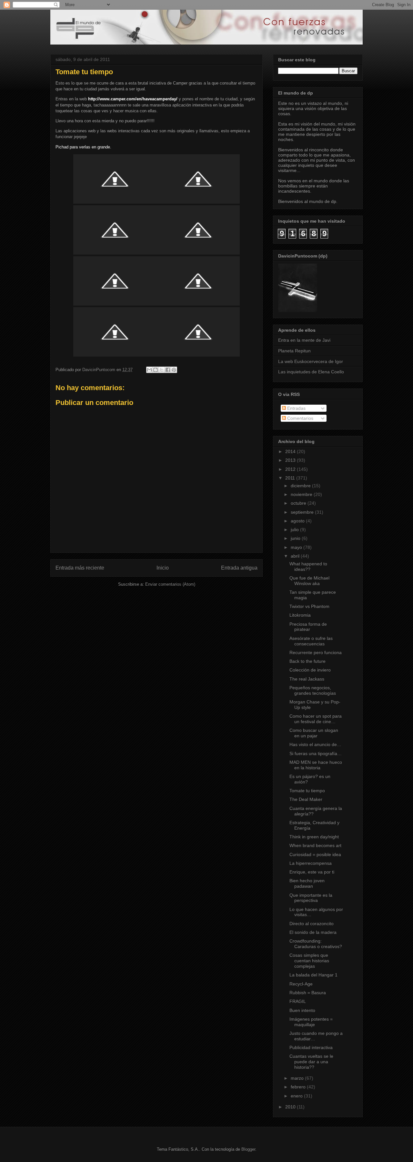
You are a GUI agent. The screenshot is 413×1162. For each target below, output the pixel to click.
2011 (290, 477)
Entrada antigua (239, 568)
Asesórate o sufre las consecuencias (311, 641)
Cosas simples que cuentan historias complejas (309, 961)
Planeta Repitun (294, 350)
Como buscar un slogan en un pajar (313, 733)
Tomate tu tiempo (307, 790)
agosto (298, 520)
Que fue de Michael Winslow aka (309, 580)
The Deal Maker (305, 799)
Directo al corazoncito (311, 923)
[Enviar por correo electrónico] (149, 370)
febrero (299, 1086)
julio (295, 529)
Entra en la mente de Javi (304, 340)
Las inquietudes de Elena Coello (311, 371)
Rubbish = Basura (307, 992)
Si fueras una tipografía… (315, 753)
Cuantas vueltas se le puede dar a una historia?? (311, 1062)
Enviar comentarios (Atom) (170, 584)
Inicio (162, 568)
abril (296, 556)
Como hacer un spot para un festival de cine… (315, 718)
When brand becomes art (315, 845)
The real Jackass (306, 679)
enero (297, 1095)
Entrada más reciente (79, 568)
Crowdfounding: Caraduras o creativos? (315, 943)
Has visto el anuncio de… (315, 744)
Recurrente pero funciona (315, 652)
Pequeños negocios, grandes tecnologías (312, 690)
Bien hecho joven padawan (307, 883)
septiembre (303, 512)
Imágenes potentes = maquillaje (311, 1021)
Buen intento (302, 1010)
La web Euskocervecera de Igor (310, 361)
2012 (291, 469)
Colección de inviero (310, 669)
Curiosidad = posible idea (315, 854)
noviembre (302, 494)
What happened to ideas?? (308, 566)
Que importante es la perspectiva (310, 898)
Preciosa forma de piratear (308, 626)
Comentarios (299, 418)
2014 (291, 451)
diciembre (301, 485)
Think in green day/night (314, 836)
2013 (291, 460)
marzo (298, 1078)
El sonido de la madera (313, 932)
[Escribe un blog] (155, 370)
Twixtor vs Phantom (309, 606)
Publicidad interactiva (311, 1047)
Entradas (296, 408)
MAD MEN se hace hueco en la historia (315, 765)
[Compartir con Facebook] (168, 370)
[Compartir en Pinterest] (174, 370)
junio (296, 538)
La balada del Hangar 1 (313, 974)
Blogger (248, 1149)
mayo (297, 547)
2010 (291, 1106)
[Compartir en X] (161, 370)
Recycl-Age (301, 983)
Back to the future (307, 661)
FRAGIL (297, 1001)
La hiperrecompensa (310, 863)
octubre (299, 503)
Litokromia (300, 615)
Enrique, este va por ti (311, 871)
